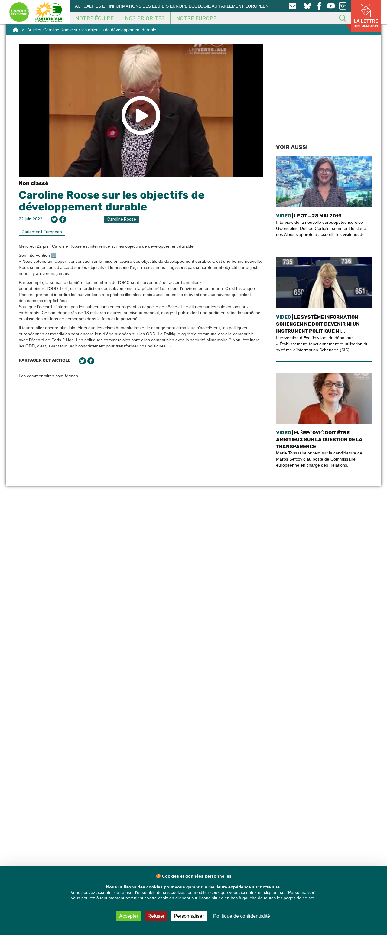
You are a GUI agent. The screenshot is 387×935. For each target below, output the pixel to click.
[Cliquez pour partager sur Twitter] (54, 219)
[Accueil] (15, 29)
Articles (34, 29)
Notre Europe (196, 18)
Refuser (156, 916)
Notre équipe (94, 18)
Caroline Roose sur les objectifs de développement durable (111, 200)
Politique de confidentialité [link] (241, 916)
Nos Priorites (145, 18)
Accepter (128, 916)
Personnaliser (189, 916)
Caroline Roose (121, 219)
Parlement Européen (42, 232)
